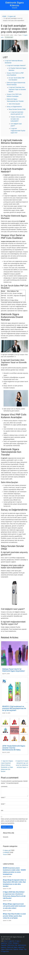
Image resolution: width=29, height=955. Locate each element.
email (3, 804)
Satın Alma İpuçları (14, 104)
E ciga (17, 941)
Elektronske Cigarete (11, 949)
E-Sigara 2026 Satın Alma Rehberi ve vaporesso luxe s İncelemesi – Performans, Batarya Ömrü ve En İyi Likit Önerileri (14, 895)
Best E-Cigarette (9, 941)
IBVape (21, 949)
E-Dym (10, 943)
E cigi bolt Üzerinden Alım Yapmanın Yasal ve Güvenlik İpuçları (17, 89)
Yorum (5, 854)
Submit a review (7, 827)
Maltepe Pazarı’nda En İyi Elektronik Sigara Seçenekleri (13, 670)
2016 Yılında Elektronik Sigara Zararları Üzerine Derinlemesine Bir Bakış (13, 748)
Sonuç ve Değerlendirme (14, 106)
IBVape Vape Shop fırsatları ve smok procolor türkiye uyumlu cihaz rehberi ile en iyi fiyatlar (14, 916)
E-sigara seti (12, 16)
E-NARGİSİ (6, 852)
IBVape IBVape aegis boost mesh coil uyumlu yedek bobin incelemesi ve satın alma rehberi (14, 906)
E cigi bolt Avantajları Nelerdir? (16, 65)
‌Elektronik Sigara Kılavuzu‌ (14, 4)
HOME (4, 16)
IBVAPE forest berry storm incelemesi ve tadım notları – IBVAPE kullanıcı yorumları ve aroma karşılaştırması (14, 871)
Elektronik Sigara (12, 947)
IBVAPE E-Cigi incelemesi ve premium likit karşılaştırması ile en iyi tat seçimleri (14, 708)
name (3, 797)
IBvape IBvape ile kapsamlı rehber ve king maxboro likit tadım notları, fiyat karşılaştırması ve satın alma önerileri (14, 883)
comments (4, 786)
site (2, 810)
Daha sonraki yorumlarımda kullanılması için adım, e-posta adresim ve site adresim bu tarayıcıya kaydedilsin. (14, 821)
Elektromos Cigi (12, 945)
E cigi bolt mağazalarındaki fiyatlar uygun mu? (18, 130)
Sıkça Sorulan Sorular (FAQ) (17, 109)
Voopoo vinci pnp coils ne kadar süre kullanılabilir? (18, 119)
